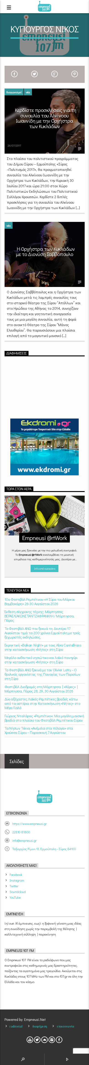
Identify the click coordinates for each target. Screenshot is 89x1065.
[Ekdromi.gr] (45, 446)
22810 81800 (21, 832)
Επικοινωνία (65, 1026)
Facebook (16, 874)
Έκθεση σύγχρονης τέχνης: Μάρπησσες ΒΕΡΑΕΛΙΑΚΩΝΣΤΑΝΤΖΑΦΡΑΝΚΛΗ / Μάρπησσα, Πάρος (39, 616)
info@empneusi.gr (24, 840)
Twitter (14, 886)
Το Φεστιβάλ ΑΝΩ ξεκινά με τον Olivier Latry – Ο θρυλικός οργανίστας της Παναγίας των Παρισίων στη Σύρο (42, 674)
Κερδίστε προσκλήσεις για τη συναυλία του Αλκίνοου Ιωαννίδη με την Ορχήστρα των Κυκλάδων (45, 118)
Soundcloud (18, 892)
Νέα (28, 92)
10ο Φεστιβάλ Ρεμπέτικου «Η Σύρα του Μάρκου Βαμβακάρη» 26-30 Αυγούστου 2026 (40, 601)
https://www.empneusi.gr (29, 824)
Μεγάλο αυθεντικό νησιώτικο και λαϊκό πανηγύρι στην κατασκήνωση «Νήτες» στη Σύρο (41, 659)
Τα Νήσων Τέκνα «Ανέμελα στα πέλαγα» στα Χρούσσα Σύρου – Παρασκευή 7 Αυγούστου (39, 730)
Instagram (17, 880)
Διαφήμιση (39, 1026)
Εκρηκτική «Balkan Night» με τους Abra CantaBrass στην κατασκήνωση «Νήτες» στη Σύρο (43, 647)
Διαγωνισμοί (14, 92)
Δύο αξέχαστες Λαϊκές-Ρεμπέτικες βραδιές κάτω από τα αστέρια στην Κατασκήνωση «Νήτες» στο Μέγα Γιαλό (42, 703)
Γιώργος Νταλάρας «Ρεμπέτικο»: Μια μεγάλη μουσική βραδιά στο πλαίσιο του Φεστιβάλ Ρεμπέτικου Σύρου (44, 718)
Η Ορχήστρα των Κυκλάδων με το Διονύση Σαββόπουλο (45, 252)
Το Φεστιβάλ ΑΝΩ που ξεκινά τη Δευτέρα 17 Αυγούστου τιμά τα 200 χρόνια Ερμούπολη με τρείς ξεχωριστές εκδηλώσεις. (42, 632)
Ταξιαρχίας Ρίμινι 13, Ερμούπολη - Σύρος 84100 (44, 849)
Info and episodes (44, 568)
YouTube (15, 897)
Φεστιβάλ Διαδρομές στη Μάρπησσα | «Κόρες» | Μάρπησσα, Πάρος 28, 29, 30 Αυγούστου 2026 (41, 689)
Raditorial (16, 1026)
